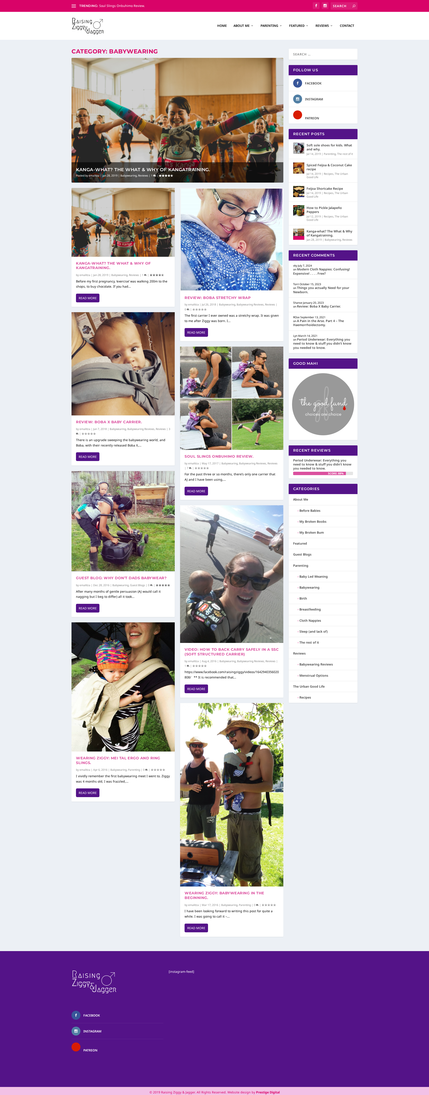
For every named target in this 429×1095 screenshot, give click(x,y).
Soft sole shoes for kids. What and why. (329, 147)
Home (222, 26)
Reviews (322, 26)
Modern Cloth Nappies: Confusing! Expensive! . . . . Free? (321, 271)
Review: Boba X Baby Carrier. (109, 422)
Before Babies (309, 510)
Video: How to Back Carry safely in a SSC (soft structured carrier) (232, 651)
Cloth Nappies (310, 620)
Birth (303, 598)
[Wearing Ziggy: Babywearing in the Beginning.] (231, 795)
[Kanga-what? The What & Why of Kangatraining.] (123, 222)
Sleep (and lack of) (313, 631)
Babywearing (128, 175)
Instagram (314, 99)
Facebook (313, 83)
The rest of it (345, 154)
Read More (88, 298)
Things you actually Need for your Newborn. (321, 290)
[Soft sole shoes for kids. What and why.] (298, 148)
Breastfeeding (310, 609)
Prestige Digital (268, 1092)
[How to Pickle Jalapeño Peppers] (298, 210)
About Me (241, 26)
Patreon (312, 118)
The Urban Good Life (309, 686)
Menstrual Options (313, 675)
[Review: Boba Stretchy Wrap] (231, 239)
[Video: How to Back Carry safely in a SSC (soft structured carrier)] (231, 574)
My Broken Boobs (312, 521)
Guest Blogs (137, 585)
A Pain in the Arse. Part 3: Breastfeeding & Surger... (137, 6)
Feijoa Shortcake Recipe (325, 188)
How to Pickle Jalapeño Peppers (324, 210)
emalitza (94, 175)
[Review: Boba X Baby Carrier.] (123, 363)
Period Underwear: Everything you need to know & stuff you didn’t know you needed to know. (322, 343)
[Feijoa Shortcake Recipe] (298, 191)
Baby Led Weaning (313, 576)
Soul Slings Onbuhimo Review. (219, 456)
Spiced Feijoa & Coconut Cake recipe (329, 167)
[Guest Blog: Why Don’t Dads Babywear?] (123, 521)
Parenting (269, 26)
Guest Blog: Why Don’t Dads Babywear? (121, 578)
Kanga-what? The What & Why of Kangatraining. (143, 169)
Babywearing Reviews (140, 429)
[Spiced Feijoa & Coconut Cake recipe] (298, 168)
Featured (297, 26)
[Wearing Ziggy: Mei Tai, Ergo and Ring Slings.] (123, 687)
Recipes (328, 174)
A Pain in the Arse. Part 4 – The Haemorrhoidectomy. (318, 323)
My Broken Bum (311, 532)
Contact (347, 26)
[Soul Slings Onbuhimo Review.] (231, 398)
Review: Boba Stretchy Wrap (218, 298)
